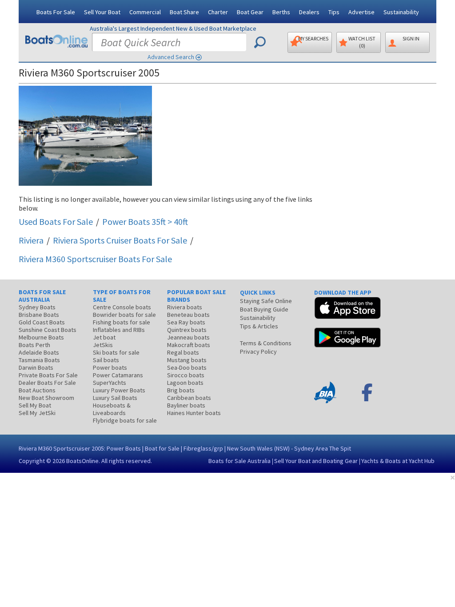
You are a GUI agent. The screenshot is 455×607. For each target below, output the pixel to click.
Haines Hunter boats (194, 413)
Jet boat (104, 337)
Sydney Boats (37, 307)
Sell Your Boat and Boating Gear (316, 461)
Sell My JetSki (37, 413)
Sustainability (401, 12)
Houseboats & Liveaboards (112, 409)
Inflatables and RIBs (119, 330)
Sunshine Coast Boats (47, 330)
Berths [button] (281, 12)
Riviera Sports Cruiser (120, 240)
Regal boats (183, 352)
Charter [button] (218, 12)
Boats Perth (34, 345)
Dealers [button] (309, 12)
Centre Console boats (122, 307)
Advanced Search (171, 57)
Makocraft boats (188, 345)
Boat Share (184, 12)
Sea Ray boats (186, 322)
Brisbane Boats (39, 315)
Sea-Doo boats (187, 367)
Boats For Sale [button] (55, 12)
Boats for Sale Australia (239, 461)
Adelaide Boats (39, 352)
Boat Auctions (37, 390)
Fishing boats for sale (121, 322)
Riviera (31, 240)
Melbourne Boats (41, 337)
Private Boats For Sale (48, 375)
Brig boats (181, 390)
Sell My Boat (35, 405)
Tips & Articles (259, 326)
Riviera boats (184, 307)
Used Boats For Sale (56, 221)
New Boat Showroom (46, 398)
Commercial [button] (145, 12)
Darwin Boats (36, 367)
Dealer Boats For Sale (47, 383)
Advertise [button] (361, 12)
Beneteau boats (188, 315)
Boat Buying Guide (264, 309)
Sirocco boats (185, 375)
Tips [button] (333, 12)
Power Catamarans (118, 375)
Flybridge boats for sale (125, 420)
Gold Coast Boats (42, 322)
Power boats (110, 367)
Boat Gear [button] (250, 12)
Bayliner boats (186, 405)
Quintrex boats (187, 330)
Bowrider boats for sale (124, 315)
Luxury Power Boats (119, 390)
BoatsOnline (82, 461)
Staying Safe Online (266, 301)
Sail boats (106, 360)
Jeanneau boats (188, 337)
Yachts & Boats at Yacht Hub (398, 461)
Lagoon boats (185, 383)
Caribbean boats (189, 398)
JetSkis (103, 345)
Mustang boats (187, 360)
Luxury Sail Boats (115, 398)
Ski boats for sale (116, 352)
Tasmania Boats (39, 360)
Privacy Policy (258, 351)
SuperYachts (109, 383)
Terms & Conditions (265, 343)
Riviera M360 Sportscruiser (95, 258)
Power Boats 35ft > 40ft (145, 221)
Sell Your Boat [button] (102, 12)
